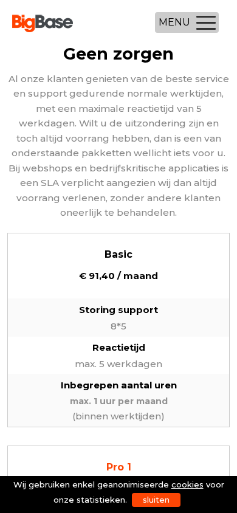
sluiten (156, 499)
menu (174, 22)
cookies (187, 484)
